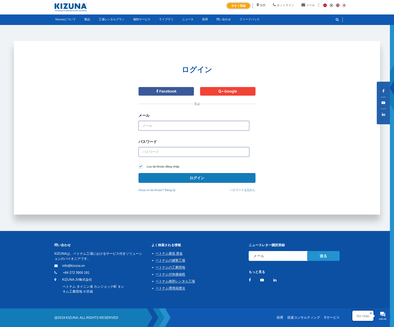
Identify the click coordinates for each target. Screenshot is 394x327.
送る (323, 256)
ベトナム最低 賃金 (169, 253)
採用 (280, 317)
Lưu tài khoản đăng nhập (163, 166)
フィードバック (249, 19)
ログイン (197, 178)
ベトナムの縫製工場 (170, 260)
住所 (263, 5)
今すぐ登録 (238, 5)
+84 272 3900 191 (76, 272)
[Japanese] (344, 5)
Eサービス (332, 317)
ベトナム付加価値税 (170, 274)
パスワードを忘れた (242, 190)
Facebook (167, 91)
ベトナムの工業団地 (170, 267)
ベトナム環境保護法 (170, 288)
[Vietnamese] (325, 5)
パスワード (148, 142)
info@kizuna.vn (73, 265)
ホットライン (285, 5)
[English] (338, 5)
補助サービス (141, 19)
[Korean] (331, 5)
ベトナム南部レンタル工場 (175, 281)
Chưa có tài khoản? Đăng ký (157, 190)
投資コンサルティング (303, 317)
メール (310, 5)
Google (230, 91)
